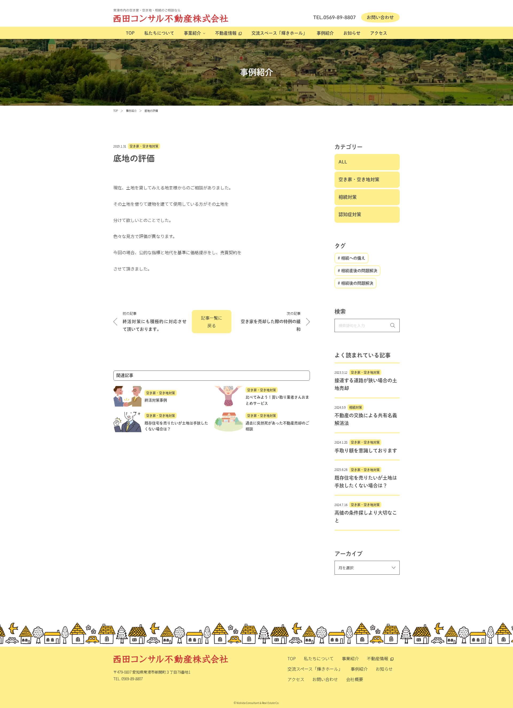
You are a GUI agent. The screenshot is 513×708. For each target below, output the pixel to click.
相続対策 (348, 197)
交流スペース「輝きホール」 (279, 33)
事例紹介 (325, 33)
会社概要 (354, 679)
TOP (130, 33)
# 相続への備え (351, 258)
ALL (343, 162)
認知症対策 (350, 214)
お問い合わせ (325, 679)
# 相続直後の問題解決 (357, 271)
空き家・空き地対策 (144, 146)
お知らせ (351, 33)
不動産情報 (225, 33)
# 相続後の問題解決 (355, 283)
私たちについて (159, 33)
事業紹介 (192, 33)
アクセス (378, 33)
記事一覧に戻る (211, 322)
